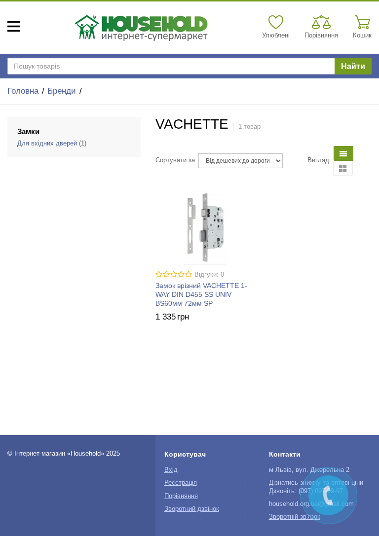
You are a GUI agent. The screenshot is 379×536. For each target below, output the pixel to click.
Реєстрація (180, 482)
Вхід (171, 469)
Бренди (61, 91)
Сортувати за (175, 160)
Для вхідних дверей (47, 143)
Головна (22, 91)
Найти (353, 66)
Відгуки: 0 (209, 274)
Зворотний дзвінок (191, 508)
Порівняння (181, 496)
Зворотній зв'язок (294, 516)
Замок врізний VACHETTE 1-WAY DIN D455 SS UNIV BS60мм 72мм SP (201, 294)
